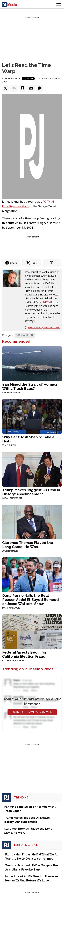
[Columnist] (13, 278)
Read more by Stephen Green (44, 327)
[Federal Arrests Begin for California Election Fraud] (32, 631)
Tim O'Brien (9, 445)
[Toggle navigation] (58, 4)
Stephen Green (11, 78)
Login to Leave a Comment (32, 712)
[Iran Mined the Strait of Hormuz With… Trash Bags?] (32, 363)
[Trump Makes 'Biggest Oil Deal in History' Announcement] (32, 469)
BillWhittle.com (51, 302)
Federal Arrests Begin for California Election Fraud (24, 654)
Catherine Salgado (13, 660)
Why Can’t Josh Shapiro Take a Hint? (28, 439)
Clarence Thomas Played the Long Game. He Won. (27, 544)
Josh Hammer (10, 551)
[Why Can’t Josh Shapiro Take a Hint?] (32, 416)
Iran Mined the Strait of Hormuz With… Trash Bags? (29, 386)
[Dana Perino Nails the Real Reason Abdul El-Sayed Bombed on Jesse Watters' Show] (32, 574)
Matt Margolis (11, 608)
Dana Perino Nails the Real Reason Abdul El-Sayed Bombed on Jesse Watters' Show (30, 599)
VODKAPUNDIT (24, 335)
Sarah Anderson (12, 498)
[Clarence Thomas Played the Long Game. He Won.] (32, 522)
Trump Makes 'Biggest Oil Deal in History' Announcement (31, 492)
